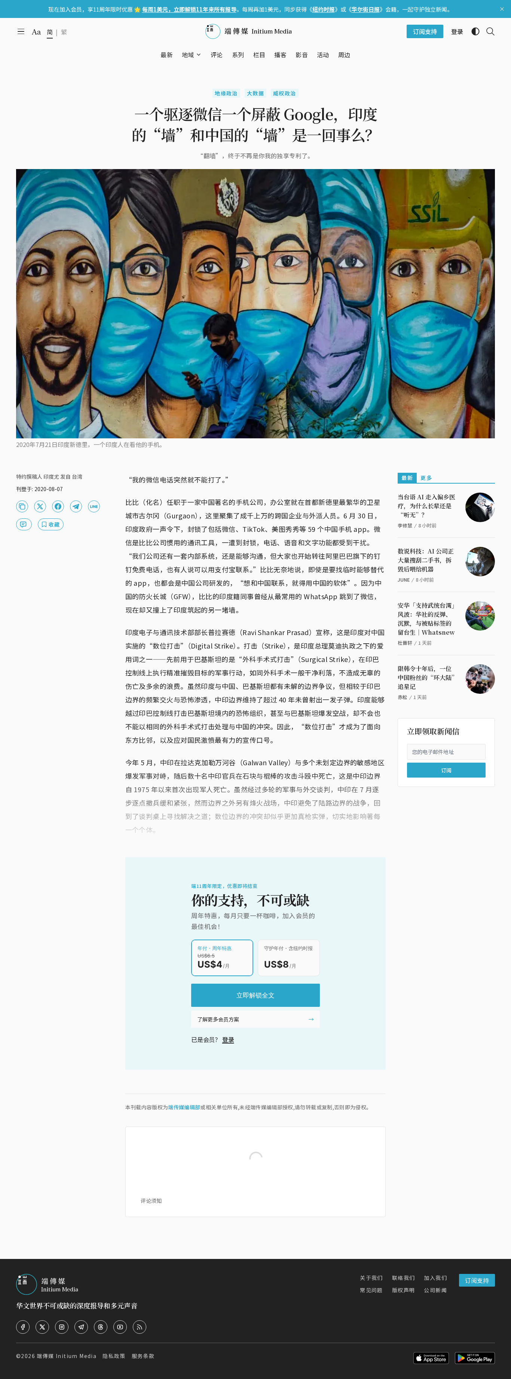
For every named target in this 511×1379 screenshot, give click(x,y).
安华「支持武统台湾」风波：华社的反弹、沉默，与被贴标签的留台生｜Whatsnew (426, 619)
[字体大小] (36, 31)
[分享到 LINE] (94, 506)
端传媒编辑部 (184, 1107)
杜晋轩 (405, 642)
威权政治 (284, 93)
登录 (228, 1039)
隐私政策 (114, 1356)
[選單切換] (199, 55)
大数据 (255, 93)
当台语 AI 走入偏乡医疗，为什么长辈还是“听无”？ (426, 506)
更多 (426, 477)
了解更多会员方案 (218, 1019)
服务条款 (143, 1356)
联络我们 (403, 1277)
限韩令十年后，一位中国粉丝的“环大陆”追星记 (426, 677)
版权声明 (403, 1290)
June (404, 579)
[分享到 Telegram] (76, 506)
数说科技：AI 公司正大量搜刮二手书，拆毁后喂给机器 (426, 560)
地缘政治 (226, 93)
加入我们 (435, 1277)
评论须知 (151, 1200)
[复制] (22, 506)
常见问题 (371, 1290)
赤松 (402, 697)
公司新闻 (435, 1290)
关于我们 (371, 1277)
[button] (188, 55)
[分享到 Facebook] (58, 506)
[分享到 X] (40, 506)
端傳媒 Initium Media (67, 1356)
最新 (407, 477)
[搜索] (487, 31)
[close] (502, 9)
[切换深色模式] (472, 31)
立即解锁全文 (255, 995)
